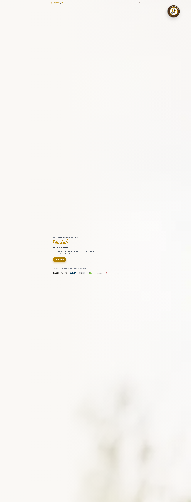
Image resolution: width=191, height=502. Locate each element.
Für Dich (78, 3)
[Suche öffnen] (139, 3)
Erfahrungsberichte (97, 3)
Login (134, 3)
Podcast (107, 3)
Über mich (113, 3)
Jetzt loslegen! (59, 259)
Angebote (86, 3)
